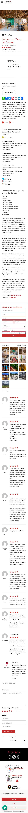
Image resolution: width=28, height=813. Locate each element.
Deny (14, 803)
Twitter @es (14, 757)
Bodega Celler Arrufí (14, 737)
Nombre (4, 715)
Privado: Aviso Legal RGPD (18, 811)
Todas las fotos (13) (21, 345)
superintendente (7, 668)
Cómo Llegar (9, 92)
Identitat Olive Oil (16, 295)
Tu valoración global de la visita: (10, 708)
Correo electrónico (7, 723)
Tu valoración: (5, 689)
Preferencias (14, 808)
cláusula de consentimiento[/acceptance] (16, 333)
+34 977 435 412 (8, 49)
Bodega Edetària (13, 740)
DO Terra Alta (7, 35)
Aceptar (14, 799)
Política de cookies (8, 811)
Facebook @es (10, 757)
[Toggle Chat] (4, 808)
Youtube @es (17, 757)
